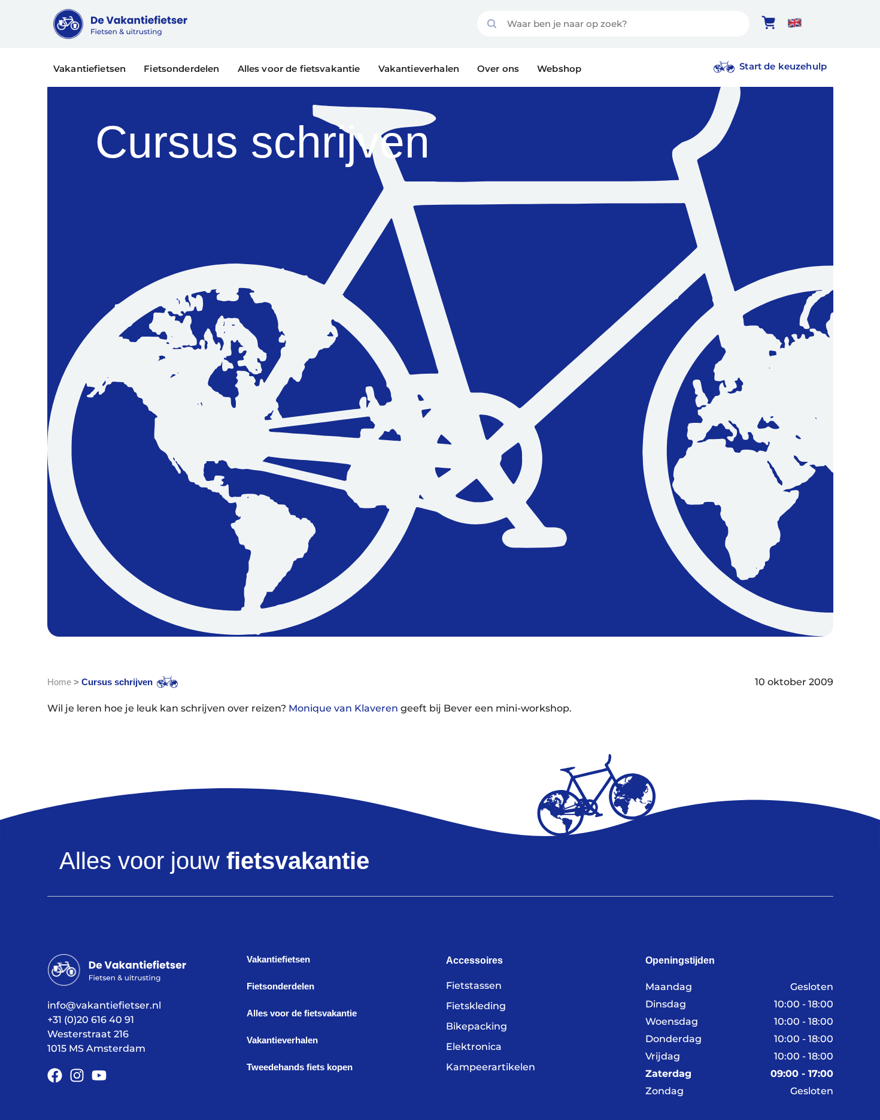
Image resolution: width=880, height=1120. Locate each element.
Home (59, 682)
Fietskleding (476, 1006)
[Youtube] (99, 1075)
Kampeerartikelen (490, 1067)
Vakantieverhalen (418, 68)
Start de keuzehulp (783, 66)
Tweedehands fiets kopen (300, 1067)
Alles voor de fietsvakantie (299, 68)
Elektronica (474, 1046)
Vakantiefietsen (89, 68)
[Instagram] (76, 1075)
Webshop (559, 68)
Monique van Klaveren (343, 708)
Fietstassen (474, 985)
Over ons (498, 68)
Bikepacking (476, 1026)
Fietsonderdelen (181, 68)
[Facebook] (54, 1075)
